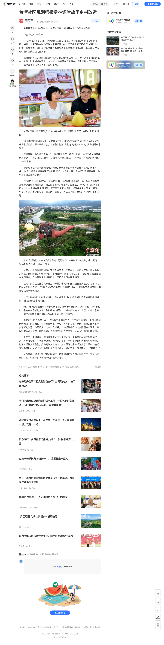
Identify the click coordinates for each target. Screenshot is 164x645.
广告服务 (63, 627)
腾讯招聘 (70, 627)
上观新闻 (22, 430)
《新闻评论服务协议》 (51, 554)
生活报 (21, 546)
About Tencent (31, 627)
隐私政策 (48, 627)
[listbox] (60, 460)
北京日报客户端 (25, 488)
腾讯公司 (57, 637)
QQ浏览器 (85, 627)
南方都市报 (23, 507)
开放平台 (55, 627)
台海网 (21, 411)
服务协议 (41, 627)
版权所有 (63, 637)
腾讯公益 (77, 627)
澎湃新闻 (22, 450)
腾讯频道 (93, 627)
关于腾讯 (22, 627)
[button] (138, 21)
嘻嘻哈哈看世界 (25, 392)
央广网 (21, 527)
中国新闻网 (23, 469)
